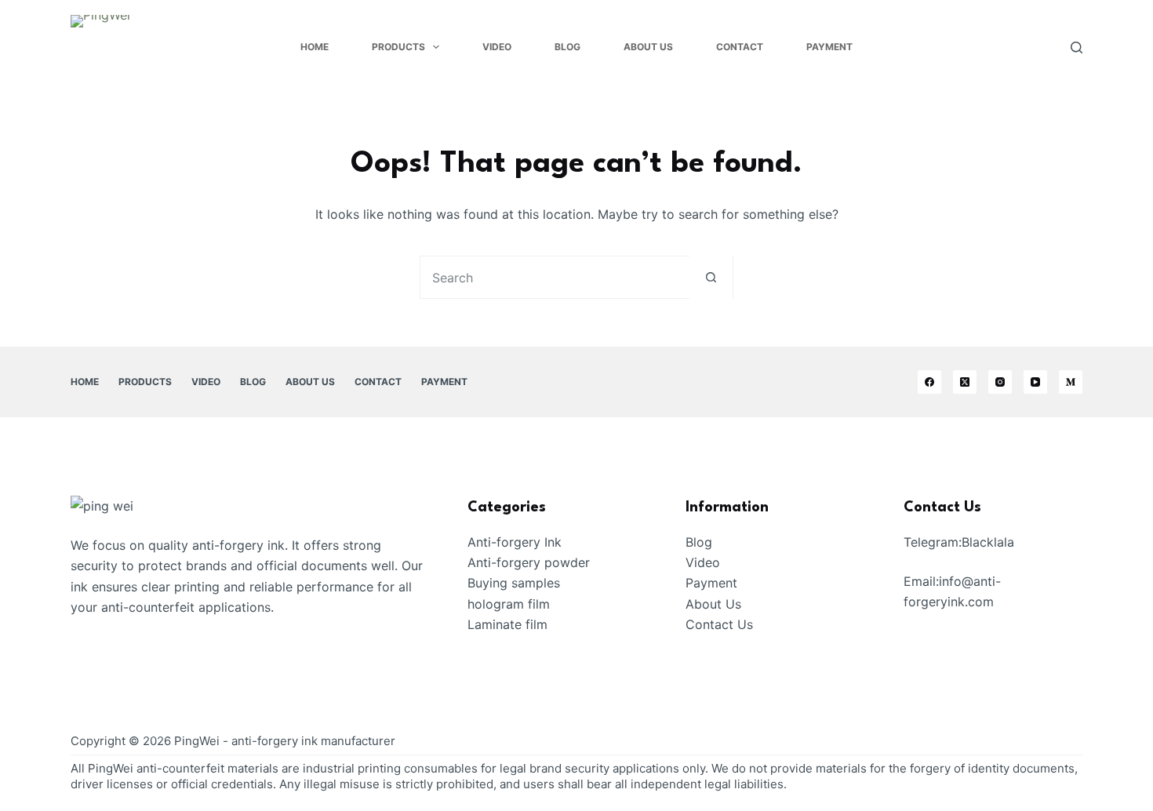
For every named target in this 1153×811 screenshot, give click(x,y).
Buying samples (513, 583)
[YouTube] (1035, 382)
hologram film (508, 604)
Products (398, 47)
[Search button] (711, 277)
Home (314, 47)
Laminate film (507, 624)
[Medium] (1070, 382)
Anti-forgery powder (528, 562)
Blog (567, 47)
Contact (739, 47)
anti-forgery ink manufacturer (313, 740)
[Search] (1076, 47)
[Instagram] (1000, 382)
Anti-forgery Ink (514, 542)
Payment (829, 47)
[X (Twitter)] (965, 382)
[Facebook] (929, 382)
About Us (648, 47)
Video (496, 47)
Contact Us (719, 624)
